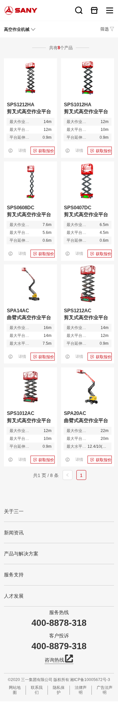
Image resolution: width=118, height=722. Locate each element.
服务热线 (59, 612)
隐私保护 (59, 690)
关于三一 (14, 511)
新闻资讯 (14, 532)
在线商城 (94, 10)
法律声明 (81, 690)
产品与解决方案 (21, 553)
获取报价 (46, 151)
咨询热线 (54, 660)
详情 (22, 151)
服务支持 (14, 574)
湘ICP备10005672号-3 (90, 680)
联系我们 (37, 690)
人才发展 (14, 596)
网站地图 (15, 690)
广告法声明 (104, 690)
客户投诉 (59, 635)
